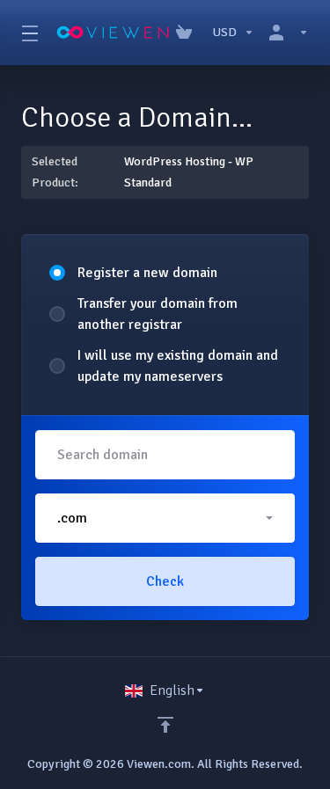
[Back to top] (165, 725)
